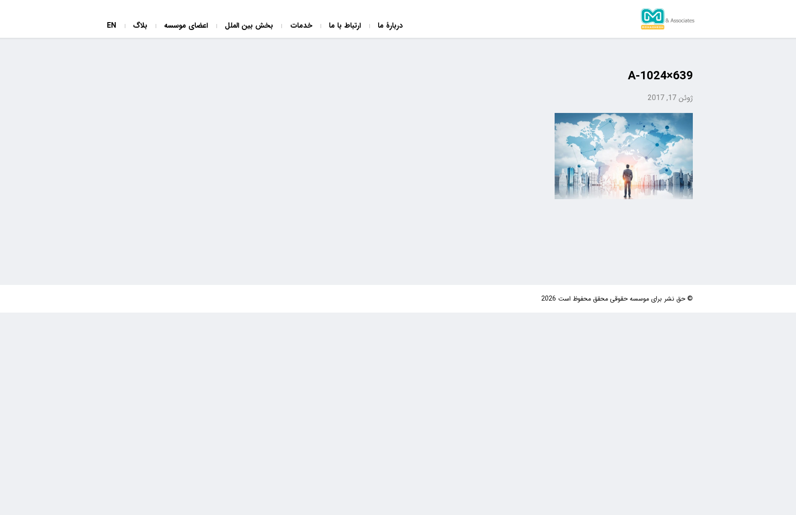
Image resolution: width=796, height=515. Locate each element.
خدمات (301, 26)
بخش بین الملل (249, 26)
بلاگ (140, 26)
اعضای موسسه (186, 26)
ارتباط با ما (345, 26)
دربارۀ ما (390, 26)
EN (111, 26)
